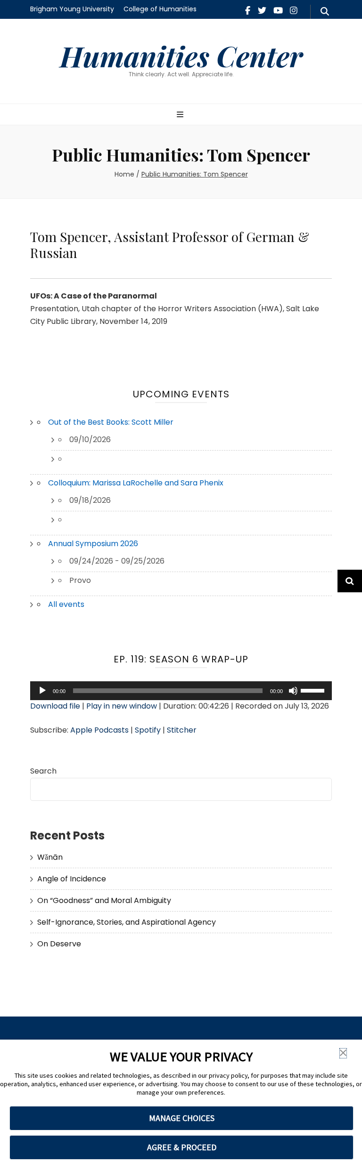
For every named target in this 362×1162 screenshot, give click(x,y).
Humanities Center (181, 55)
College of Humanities (160, 9)
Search (43, 771)
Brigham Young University (72, 9)
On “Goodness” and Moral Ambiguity (104, 900)
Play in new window (121, 706)
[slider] (314, 689)
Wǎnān (50, 857)
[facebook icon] (247, 10)
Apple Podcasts (99, 730)
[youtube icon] (278, 10)
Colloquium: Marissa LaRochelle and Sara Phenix (135, 482)
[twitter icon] (262, 10)
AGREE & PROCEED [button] (181, 1147)
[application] (181, 690)
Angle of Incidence (71, 878)
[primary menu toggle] (181, 115)
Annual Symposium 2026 (93, 543)
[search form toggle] (325, 12)
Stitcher (182, 730)
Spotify (148, 730)
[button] (343, 1053)
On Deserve (59, 943)
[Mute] (293, 690)
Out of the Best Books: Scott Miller (110, 422)
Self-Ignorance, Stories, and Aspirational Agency (126, 922)
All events (66, 604)
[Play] (42, 690)
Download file (55, 706)
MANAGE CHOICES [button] (181, 1118)
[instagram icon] (293, 10)
